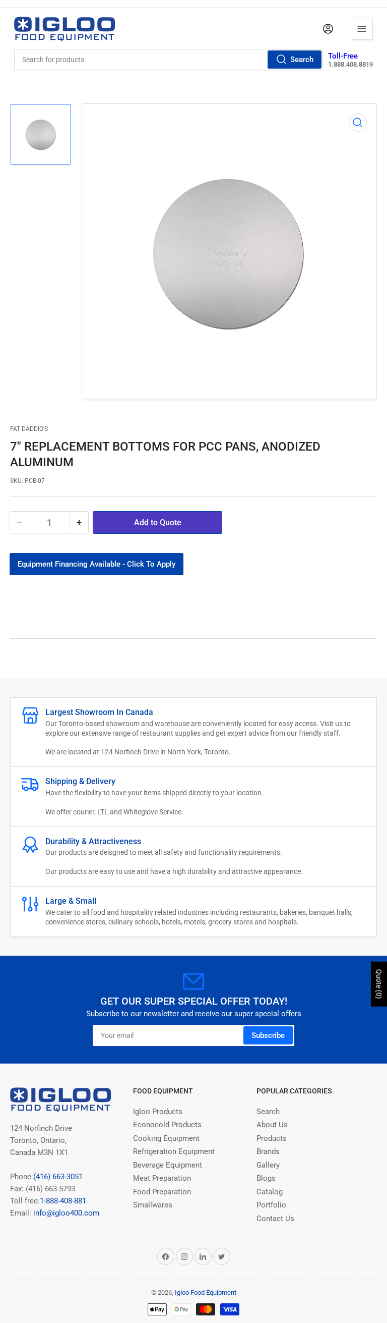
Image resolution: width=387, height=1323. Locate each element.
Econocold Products (167, 1124)
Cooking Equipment (166, 1138)
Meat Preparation (162, 1178)
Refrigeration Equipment (174, 1151)
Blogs (266, 1178)
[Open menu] (362, 29)
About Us (272, 1124)
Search (301, 59)
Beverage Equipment (167, 1165)
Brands (268, 1151)
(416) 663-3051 (58, 1176)
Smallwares (152, 1204)
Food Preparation (162, 1191)
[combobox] (169, 59)
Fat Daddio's (29, 428)
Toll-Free (343, 56)
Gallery (268, 1165)
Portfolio (271, 1204)
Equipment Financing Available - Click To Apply (96, 564)
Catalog (269, 1191)
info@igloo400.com (65, 1213)
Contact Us (275, 1218)
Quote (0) (379, 984)
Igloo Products (157, 1111)
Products (271, 1138)
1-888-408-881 (63, 1200)
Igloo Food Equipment (205, 1292)
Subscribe (268, 1035)
